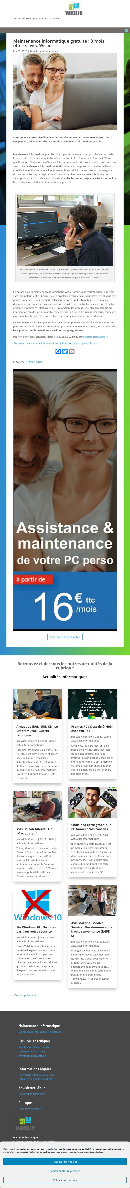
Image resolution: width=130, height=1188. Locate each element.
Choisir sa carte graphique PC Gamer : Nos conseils (91, 827)
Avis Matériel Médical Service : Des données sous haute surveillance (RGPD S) (91, 929)
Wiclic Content (29, 741)
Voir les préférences (65, 1180)
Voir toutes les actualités (65, 637)
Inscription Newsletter (33, 1093)
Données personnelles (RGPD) (37, 1079)
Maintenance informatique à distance (39, 1031)
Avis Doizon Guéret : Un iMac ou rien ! (34, 831)
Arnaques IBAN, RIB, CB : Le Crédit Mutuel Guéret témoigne (37, 730)
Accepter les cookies (65, 1161)
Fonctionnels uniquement (65, 1170)
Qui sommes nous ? (31, 1108)
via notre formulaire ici (95, 336)
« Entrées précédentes (25, 995)
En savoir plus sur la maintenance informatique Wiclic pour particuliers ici (55, 343)
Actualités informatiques (44, 51)
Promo (29, 361)
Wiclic (39, 361)
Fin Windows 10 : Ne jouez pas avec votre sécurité (36, 929)
